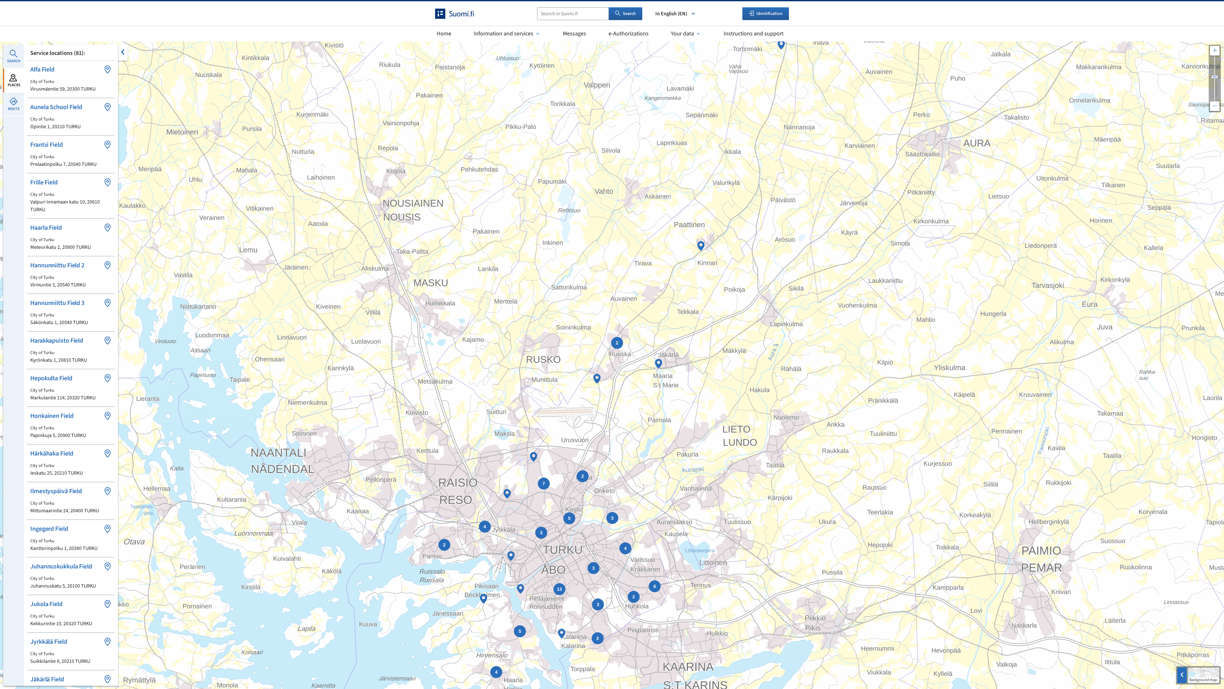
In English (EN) (671, 13)
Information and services (503, 34)
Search (629, 14)
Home (444, 34)
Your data (682, 34)
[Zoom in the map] (1215, 51)
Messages (574, 34)
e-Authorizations (628, 34)
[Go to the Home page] (460, 14)
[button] (71, 79)
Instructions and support (753, 34)
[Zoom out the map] (1215, 106)
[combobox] (573, 13)
